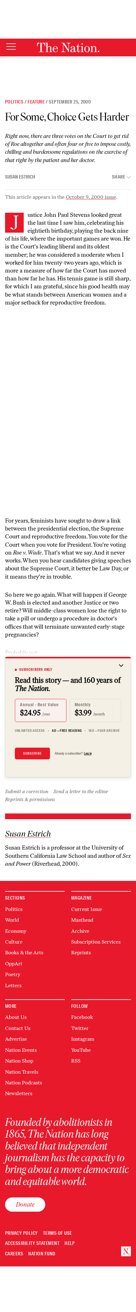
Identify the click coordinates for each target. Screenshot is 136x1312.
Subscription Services (96, 942)
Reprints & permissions (30, 799)
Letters (13, 985)
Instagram (82, 1039)
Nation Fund (41, 1254)
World (12, 920)
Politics (14, 102)
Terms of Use (57, 1233)
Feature (36, 102)
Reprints (81, 953)
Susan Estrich (20, 177)
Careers (14, 1254)
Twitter (80, 1028)
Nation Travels (21, 1072)
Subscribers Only (36, 669)
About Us (16, 1017)
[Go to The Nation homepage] (68, 47)
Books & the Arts (24, 953)
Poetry (12, 974)
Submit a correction (26, 791)
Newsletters (18, 1093)
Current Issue (86, 909)
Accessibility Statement (32, 1243)
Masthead (82, 920)
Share (118, 177)
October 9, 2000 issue (91, 197)
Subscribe (32, 753)
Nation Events (21, 1050)
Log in (88, 753)
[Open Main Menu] (11, 47)
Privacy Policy (21, 1233)
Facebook (82, 1017)
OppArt (13, 964)
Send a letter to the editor (80, 791)
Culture (13, 942)
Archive (80, 931)
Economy (15, 931)
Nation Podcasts (23, 1083)
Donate (25, 1204)
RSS (75, 1061)
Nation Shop (19, 1061)
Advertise (16, 1039)
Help (70, 1243)
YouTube (81, 1050)
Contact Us (17, 1028)
